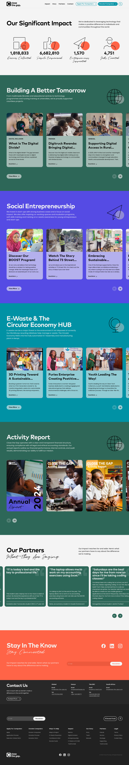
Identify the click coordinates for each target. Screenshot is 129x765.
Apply (8, 732)
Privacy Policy (118, 735)
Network (88, 738)
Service (102, 735)
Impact (47, 4)
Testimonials (72, 744)
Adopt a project (54, 732)
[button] (114, 176)
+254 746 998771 (76, 694)
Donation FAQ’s (33, 738)
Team (88, 735)
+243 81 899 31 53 (94, 696)
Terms (116, 732)
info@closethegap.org (78, 689)
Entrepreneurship (73, 738)
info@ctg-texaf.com (95, 689)
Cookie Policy (118, 738)
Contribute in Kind (54, 738)
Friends (102, 732)
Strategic (102, 738)
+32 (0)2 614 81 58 (57, 694)
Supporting (103, 741)
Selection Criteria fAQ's (14, 738)
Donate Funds (53, 741)
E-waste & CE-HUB (74, 741)
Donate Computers (35, 732)
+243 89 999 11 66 (94, 694)
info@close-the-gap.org (59, 689)
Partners (62, 4)
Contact (70, 4)
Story (54, 4)
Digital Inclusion (73, 735)
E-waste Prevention (55, 735)
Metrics (70, 732)
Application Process (13, 735)
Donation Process (34, 735)
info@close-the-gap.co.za (114, 689)
